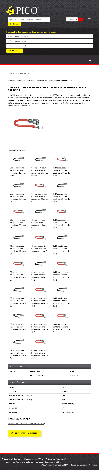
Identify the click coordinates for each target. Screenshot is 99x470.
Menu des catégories (18, 73)
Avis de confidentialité (56, 459)
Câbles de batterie (44, 80)
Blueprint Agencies (88, 464)
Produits (11, 80)
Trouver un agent (25, 433)
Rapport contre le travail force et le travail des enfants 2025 (33, 462)
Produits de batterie (25, 80)
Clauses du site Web (33, 459)
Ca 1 (72, 80)
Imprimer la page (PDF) (19, 419)
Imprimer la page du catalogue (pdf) (26, 423)
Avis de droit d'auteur (11, 459)
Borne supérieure (61, 80)
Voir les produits (14, 50)
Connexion (87, 18)
